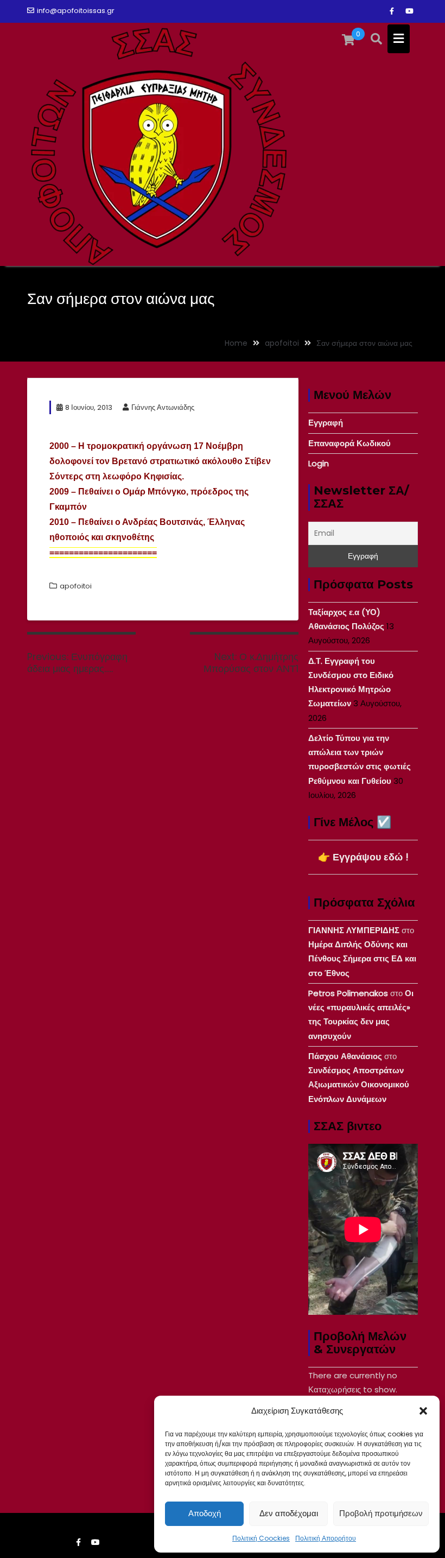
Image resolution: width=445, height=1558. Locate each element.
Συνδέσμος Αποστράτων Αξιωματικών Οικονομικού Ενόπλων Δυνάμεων (358, 1085)
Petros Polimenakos (348, 993)
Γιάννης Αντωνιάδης (162, 407)
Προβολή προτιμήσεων (381, 1513)
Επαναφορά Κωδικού (349, 443)
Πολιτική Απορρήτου (325, 1538)
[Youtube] (409, 11)
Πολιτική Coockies (261, 1538)
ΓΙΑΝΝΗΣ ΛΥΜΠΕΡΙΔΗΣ (353, 930)
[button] (423, 1410)
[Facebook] (391, 11)
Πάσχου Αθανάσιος (345, 1056)
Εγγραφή (325, 422)
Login (318, 463)
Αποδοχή (204, 1513)
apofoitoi (76, 586)
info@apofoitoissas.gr (76, 10)
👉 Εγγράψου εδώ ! (363, 857)
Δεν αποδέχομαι (288, 1513)
